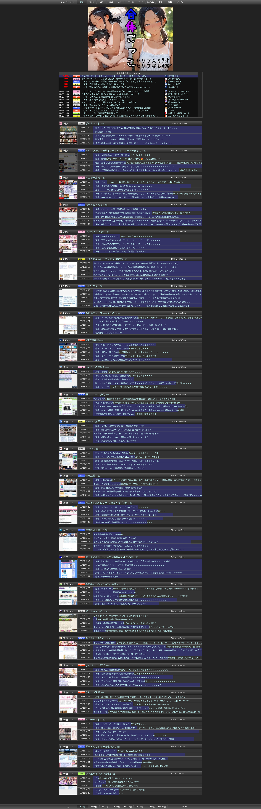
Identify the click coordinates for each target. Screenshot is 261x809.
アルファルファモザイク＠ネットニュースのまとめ (113, 150)
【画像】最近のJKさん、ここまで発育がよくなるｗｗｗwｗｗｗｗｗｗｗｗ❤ (127, 685)
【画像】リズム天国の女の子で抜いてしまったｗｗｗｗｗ (119, 248)
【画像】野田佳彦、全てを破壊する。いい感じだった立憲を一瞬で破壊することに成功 (131, 561)
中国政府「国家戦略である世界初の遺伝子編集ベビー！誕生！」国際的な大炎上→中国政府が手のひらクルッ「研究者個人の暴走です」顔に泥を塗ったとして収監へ (147, 222)
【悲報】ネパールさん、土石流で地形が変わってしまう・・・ (120, 348)
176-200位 (162, 807)
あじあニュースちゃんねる (99, 313)
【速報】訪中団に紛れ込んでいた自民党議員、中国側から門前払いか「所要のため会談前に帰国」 (136, 217)
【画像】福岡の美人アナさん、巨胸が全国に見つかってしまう (120, 437)
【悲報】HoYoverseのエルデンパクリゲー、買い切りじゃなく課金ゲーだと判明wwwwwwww (133, 197)
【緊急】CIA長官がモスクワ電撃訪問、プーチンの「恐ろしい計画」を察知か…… (129, 511)
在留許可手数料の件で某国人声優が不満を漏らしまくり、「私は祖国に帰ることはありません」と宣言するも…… (143, 306)
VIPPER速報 (173, 76)
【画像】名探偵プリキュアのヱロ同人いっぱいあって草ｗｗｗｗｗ (122, 236)
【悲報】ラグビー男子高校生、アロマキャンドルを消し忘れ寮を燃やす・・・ (127, 356)
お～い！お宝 (174, 84)
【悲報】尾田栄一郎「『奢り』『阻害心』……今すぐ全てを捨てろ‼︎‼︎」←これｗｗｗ (130, 352)
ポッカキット (92, 123)
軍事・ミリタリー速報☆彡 (99, 746)
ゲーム (140, 2)
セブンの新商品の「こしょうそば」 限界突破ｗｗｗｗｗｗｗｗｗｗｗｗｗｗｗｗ (129, 565)
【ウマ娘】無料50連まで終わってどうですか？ (114, 778)
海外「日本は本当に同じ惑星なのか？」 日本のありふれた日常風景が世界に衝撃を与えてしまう (135, 263)
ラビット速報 (92, 692)
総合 (82, 2)
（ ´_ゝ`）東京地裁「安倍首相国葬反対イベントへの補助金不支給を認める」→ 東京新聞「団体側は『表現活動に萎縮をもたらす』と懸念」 (147, 648)
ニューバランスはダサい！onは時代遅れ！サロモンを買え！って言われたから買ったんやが (133, 627)
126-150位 (139, 807)
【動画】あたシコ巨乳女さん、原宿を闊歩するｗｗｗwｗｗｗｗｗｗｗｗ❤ (126, 677)
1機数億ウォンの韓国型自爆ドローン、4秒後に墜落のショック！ (122, 755)
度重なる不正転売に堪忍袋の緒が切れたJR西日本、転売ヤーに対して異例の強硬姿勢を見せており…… (138, 298)
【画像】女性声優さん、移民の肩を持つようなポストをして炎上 (121, 155)
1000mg (89, 448)
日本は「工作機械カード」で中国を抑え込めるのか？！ (118, 751)
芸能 (111, 2)
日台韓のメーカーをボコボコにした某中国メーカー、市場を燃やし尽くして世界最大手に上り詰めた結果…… (141, 302)
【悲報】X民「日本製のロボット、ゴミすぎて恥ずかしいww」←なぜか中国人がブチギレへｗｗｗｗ (137, 573)
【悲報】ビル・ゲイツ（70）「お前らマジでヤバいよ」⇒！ (120, 604)
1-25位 (82, 807)
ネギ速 (171, 110)
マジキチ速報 (174, 97)
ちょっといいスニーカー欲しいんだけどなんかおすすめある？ (109, 102)
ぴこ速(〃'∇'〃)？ (94, 232)
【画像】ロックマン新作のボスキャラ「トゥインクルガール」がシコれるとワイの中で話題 (133, 739)
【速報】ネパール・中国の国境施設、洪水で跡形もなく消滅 (120, 209)
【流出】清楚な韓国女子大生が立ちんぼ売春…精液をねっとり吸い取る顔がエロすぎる (131, 135)
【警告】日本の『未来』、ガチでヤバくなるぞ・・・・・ (119, 519)
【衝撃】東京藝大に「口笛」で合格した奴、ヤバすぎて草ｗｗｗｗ (122, 376)
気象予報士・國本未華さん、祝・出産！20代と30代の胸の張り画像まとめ (126, 433)
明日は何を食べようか (178, 94)
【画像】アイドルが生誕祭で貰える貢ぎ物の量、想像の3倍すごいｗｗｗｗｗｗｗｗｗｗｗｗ (134, 681)
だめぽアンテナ (68, 2)
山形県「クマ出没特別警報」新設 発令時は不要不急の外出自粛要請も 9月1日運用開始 (132, 631)
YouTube (150, 2)
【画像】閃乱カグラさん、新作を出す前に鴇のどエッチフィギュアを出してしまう (129, 735)
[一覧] (103, 124)
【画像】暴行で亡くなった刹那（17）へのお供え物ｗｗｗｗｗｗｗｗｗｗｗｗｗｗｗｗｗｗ (133, 166)
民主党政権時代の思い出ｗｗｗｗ (108, 534)
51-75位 (105, 807)
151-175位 (151, 807)
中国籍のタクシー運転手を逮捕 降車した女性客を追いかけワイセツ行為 (125, 491)
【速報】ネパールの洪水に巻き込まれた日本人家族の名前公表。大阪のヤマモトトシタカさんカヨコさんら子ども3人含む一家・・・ (148, 319)
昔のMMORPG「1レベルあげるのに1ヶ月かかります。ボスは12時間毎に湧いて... (117, 79)
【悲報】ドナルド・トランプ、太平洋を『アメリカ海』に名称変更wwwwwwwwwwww (131, 704)
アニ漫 (131, 2)
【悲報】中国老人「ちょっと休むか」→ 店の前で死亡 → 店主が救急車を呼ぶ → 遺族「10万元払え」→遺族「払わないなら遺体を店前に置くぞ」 (147, 496)
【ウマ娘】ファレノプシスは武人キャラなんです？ (116, 786)
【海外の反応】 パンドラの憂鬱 (103, 259)
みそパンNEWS (174, 108)
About (184, 807)
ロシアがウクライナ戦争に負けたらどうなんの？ (115, 538)
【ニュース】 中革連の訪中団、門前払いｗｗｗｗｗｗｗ (118, 321)
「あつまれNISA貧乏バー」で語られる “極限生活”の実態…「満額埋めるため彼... (117, 108)
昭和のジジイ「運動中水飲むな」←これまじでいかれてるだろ (120, 546)
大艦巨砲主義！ (93, 530)
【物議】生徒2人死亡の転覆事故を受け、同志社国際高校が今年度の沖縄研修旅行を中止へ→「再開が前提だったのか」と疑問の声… (148, 164)
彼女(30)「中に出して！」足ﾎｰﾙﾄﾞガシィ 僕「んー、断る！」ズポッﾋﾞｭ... (115, 76)
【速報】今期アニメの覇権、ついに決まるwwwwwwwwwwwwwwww (123, 186)
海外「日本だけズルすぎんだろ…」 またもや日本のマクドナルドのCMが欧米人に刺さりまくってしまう (139, 278)
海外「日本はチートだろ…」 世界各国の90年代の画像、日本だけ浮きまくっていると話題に (134, 271)
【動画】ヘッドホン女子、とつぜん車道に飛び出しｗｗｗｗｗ (120, 190)
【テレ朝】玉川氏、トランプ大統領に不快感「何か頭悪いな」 (120, 654)
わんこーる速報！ (95, 367)
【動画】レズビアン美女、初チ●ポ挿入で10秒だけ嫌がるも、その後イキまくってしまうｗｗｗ (135, 128)
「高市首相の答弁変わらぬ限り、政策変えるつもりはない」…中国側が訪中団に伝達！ (131, 766)
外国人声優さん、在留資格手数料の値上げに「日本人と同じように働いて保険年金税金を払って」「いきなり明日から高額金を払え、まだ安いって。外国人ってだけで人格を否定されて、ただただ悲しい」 (147, 651)
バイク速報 (173, 105)
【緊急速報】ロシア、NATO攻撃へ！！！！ (112, 333)
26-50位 (94, 807)
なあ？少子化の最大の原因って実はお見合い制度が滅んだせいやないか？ (125, 542)
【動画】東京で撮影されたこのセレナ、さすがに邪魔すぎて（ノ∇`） (123, 464)
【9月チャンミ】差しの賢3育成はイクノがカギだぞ (116, 782)
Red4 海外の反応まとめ (178, 116)
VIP (101, 2)
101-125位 (128, 807)
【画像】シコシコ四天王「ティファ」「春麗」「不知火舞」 (120, 251)
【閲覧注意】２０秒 (102, 132)
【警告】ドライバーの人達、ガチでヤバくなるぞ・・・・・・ (120, 507)
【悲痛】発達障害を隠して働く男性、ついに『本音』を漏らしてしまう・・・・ (128, 515)
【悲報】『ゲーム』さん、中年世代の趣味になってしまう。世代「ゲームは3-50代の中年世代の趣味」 (138, 182)
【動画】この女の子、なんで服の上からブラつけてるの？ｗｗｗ (121, 360)
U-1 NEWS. (91, 286)
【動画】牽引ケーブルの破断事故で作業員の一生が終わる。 (120, 468)
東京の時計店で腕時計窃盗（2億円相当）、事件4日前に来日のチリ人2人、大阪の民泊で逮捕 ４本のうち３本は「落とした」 (147, 659)
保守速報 (90, 475)
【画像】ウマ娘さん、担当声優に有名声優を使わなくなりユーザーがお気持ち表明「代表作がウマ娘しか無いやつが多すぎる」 (147, 195)
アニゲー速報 (174, 79)
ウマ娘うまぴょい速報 (97, 773)
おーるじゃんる (175, 81)
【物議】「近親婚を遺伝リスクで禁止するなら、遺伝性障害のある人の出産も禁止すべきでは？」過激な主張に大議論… (146, 170)
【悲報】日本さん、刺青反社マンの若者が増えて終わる (106, 97)
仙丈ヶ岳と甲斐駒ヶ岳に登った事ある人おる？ (114, 619)
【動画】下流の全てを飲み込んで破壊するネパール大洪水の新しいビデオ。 (126, 453)
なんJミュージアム (95, 665)
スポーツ (121, 2)
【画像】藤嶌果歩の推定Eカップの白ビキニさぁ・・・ (106, 99)
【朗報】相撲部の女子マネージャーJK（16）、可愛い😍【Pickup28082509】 (127, 159)
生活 (160, 2)
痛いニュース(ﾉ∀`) (95, 394)
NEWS (91, 2)
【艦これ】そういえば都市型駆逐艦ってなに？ (102, 113)
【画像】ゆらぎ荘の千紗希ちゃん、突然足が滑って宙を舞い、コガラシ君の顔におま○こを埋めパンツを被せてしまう (145, 728)
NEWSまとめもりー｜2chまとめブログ (106, 502)
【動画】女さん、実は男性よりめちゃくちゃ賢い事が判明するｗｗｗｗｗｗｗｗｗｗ (130, 670)
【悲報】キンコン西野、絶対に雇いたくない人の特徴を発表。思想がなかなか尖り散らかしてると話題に (139, 410)
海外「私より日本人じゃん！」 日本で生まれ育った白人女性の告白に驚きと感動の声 (131, 275)
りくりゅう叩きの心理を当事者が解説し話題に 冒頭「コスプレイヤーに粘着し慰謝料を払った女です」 (139, 708)
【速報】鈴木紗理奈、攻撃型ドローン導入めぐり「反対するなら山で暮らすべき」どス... (121, 81)
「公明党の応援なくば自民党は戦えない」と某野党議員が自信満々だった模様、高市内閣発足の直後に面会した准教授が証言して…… (147, 292)
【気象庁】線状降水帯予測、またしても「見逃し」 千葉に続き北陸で (124, 623)
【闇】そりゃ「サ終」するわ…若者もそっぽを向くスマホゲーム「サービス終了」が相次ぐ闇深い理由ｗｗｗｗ (142, 383)
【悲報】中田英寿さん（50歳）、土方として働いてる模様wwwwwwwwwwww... (116, 87)
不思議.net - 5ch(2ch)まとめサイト (103, 584)
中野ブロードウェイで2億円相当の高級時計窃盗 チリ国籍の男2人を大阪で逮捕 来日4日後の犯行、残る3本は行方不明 (146, 712)
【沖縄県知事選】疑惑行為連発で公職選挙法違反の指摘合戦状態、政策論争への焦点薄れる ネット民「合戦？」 (142, 213)
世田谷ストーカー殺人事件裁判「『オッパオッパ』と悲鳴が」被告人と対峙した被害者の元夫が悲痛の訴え (140, 406)
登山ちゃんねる (175, 102)
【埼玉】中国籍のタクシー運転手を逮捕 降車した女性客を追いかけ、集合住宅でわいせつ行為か (136, 403)
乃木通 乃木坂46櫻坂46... (179, 99)
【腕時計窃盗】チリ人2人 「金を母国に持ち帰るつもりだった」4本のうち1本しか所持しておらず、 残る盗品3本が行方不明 (147, 225)
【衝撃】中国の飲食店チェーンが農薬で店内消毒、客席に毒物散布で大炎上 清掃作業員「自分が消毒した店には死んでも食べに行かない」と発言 (147, 481)
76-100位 (116, 807)
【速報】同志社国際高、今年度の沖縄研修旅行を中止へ (118, 488)
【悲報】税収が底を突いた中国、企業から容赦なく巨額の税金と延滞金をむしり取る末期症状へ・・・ (138, 329)
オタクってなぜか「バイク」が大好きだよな (101, 105)
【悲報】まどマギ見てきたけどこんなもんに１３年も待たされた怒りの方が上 (116, 110)
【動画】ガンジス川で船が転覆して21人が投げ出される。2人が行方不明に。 (127, 457)
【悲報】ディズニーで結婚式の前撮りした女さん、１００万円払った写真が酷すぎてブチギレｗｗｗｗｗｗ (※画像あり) (146, 588)
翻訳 (170, 2)
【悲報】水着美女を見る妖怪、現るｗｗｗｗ (113, 379)
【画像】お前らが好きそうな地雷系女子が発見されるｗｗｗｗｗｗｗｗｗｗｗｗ (128, 673)
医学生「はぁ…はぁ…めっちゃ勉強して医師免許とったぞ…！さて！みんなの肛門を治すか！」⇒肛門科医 (140, 596)
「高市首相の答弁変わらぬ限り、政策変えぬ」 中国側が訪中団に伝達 (124, 414)
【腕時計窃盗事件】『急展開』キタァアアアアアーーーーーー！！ (122, 522)
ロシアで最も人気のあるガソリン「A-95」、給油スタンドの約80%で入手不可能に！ (130, 759)
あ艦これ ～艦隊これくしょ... (180, 113)
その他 (180, 2)
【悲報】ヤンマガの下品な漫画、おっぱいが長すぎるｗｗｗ (120, 724)
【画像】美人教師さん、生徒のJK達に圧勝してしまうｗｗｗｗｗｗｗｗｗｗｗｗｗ (129, 600)
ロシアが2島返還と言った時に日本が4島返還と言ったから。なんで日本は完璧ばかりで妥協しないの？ (138, 549)
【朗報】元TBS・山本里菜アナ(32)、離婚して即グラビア (118, 426)
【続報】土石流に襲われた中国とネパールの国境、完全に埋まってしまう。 (126, 461)
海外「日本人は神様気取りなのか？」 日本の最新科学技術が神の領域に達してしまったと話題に (135, 267)
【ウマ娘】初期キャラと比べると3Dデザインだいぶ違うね (119, 789)
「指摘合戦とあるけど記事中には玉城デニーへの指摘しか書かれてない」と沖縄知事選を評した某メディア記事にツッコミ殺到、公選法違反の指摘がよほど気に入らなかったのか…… (147, 295)
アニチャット (92, 719)
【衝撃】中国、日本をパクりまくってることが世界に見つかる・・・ (123, 345)
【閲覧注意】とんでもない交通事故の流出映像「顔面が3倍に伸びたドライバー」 (129, 139)
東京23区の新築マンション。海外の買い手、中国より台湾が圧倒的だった (125, 484)
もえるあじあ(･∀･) (95, 638)
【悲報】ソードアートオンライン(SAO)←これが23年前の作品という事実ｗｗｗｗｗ (130, 387)
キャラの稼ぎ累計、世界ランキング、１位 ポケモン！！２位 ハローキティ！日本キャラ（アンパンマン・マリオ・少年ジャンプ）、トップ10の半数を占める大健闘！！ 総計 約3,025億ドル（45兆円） (147, 644)
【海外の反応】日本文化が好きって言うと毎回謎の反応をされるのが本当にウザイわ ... (120, 116)
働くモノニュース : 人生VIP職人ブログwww (109, 557)
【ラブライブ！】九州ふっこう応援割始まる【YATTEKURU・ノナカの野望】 (116, 91)
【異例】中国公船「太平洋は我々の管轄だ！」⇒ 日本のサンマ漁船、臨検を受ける (130, 325)
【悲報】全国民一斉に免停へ (106, 576)
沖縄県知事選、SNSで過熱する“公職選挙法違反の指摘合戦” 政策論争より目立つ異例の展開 (134, 399)
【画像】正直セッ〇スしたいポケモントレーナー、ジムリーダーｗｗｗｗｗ (126, 240)
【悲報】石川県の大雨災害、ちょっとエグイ (113, 569)
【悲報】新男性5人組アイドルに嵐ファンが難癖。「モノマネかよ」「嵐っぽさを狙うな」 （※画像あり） (140, 697)
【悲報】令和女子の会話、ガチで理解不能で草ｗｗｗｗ (118, 372)
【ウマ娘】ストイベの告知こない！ (109, 793)
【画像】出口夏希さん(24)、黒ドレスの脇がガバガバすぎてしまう (122, 430)
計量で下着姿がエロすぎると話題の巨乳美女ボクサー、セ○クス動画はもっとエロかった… (133, 143)
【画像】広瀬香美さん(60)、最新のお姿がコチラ (103, 84)
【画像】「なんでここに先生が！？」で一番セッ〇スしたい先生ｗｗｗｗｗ (126, 244)
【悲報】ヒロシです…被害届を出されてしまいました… (118, 592)
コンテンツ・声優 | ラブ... (179, 91)
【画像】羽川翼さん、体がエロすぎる (110, 731)
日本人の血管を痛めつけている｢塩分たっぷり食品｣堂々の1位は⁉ (110, 94)
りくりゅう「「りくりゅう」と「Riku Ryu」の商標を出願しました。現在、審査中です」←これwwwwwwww (141, 701)
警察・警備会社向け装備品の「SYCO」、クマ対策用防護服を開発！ (123, 762)
